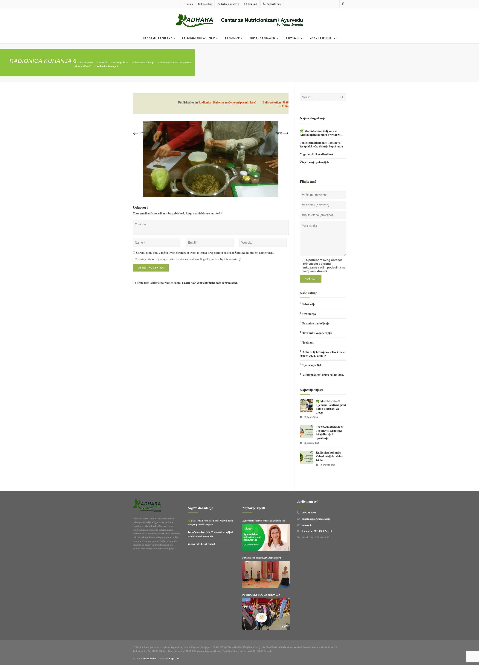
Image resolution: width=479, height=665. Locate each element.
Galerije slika (205, 4)
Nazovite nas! (273, 4)
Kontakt (252, 4)
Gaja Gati (174, 658)
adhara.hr (307, 525)
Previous (142, 133)
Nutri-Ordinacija (263, 38)
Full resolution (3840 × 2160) (276, 104)
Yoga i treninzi (321, 38)
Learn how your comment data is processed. (210, 282)
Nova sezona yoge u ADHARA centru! (262, 557)
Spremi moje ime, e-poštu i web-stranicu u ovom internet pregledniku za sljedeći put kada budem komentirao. (205, 252)
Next (282, 133)
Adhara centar (148, 658)
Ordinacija (309, 314)
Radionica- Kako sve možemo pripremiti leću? (228, 102)
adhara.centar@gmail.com (316, 518)
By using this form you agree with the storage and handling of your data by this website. (188, 259)
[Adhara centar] (239, 20)
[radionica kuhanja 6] (210, 159)
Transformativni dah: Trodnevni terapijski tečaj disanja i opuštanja (321, 144)
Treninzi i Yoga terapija (317, 333)
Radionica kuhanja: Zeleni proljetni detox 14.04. (329, 456)
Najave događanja (313, 118)
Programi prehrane (157, 38)
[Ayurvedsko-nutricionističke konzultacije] (266, 537)
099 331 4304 (309, 512)
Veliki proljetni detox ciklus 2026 (323, 375)
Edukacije (308, 304)
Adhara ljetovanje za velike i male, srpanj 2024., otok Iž (322, 354)
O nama (188, 4)
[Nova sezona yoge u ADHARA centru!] (266, 574)
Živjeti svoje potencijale (314, 162)
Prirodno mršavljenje (198, 38)
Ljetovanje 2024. (312, 365)
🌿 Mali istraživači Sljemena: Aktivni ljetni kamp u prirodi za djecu (320, 133)
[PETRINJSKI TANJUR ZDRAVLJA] (266, 614)
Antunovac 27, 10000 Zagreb (317, 531)
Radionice (232, 38)
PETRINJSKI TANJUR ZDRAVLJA (261, 594)
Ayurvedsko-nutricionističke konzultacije (263, 520)
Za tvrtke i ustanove (228, 4)
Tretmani (293, 38)
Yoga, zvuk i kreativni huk (316, 154)
